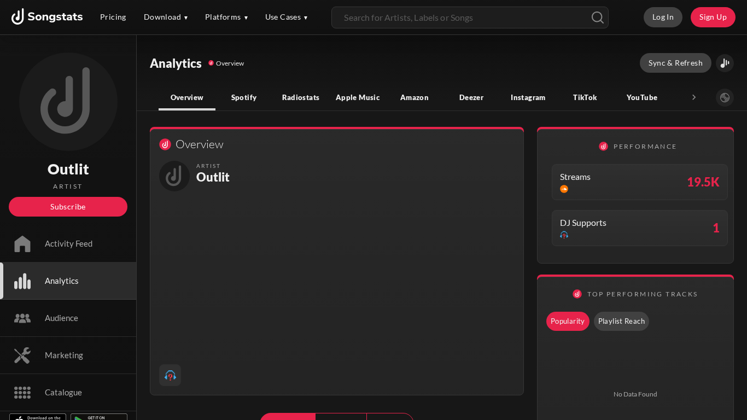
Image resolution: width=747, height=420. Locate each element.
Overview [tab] (187, 97)
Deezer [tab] (471, 97)
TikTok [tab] (585, 97)
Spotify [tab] (244, 97)
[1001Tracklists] (170, 375)
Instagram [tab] (528, 97)
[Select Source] (725, 98)
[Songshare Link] (725, 63)
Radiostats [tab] (301, 97)
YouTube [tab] (642, 97)
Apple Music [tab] (358, 97)
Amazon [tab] (414, 97)
